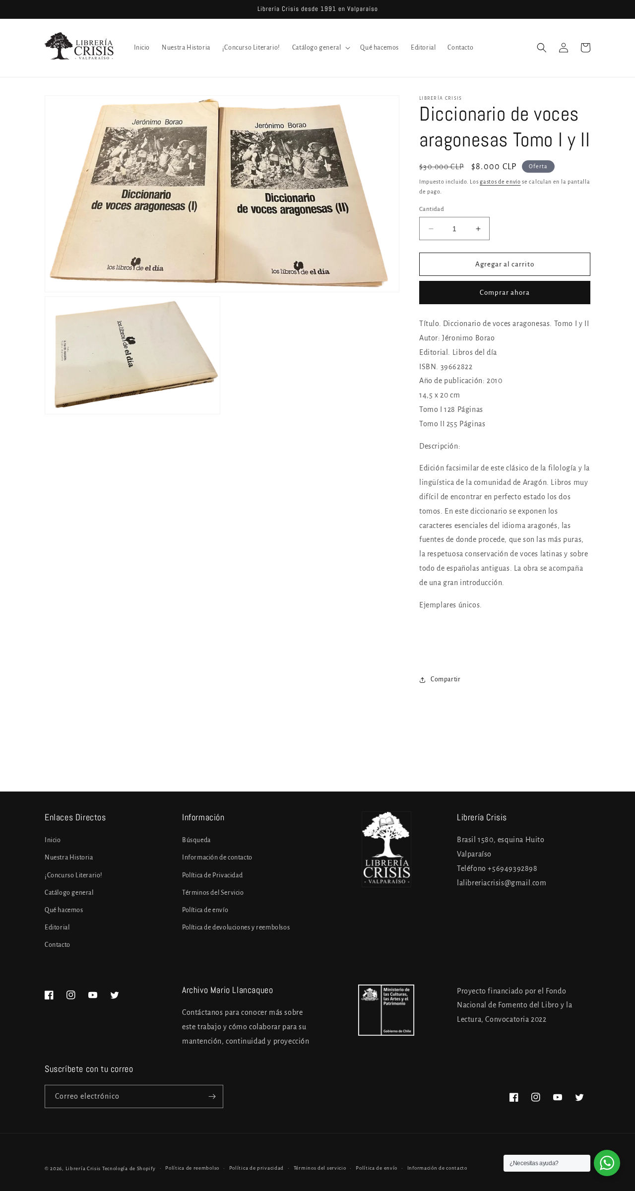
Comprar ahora (505, 292)
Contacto (57, 944)
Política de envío (205, 910)
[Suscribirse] (212, 1096)
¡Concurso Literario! (74, 875)
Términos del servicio (320, 1168)
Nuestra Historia (69, 857)
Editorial (57, 927)
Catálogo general (69, 892)
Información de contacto (217, 857)
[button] (320, 47)
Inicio (53, 840)
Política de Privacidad (212, 875)
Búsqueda (196, 840)
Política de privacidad (256, 1168)
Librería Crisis (83, 1168)
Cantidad (431, 209)
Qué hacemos (64, 910)
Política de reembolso (192, 1168)
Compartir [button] (445, 679)
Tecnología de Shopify (129, 1168)
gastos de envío (500, 182)
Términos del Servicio (213, 892)
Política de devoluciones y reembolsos (236, 927)
